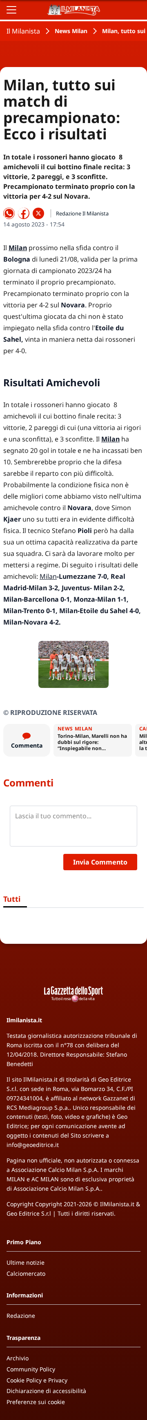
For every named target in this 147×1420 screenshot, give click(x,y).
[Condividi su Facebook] (23, 213)
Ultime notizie (26, 1262)
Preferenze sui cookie (36, 1402)
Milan (48, 576)
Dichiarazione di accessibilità (46, 1391)
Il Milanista (23, 31)
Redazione (21, 1315)
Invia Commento (100, 862)
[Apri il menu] (11, 10)
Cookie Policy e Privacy (37, 1380)
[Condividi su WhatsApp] (9, 213)
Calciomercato (26, 1273)
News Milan (71, 31)
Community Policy (31, 1369)
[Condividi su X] (38, 213)
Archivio (18, 1358)
